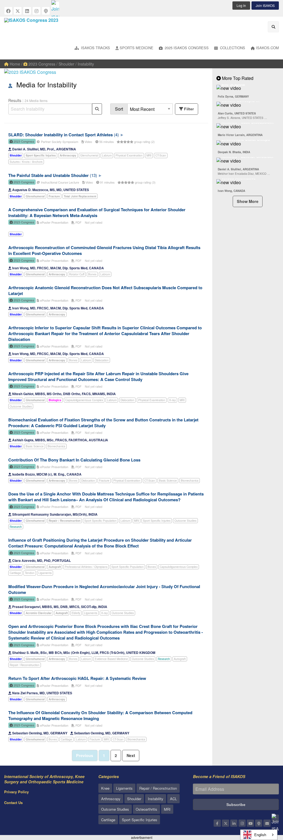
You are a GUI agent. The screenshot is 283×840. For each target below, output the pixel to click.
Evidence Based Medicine (111, 659)
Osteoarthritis (146, 809)
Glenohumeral (89, 155)
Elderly (76, 613)
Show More (247, 201)
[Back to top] (265, 805)
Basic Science (35, 446)
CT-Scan (160, 155)
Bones (92, 274)
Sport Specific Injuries (157, 521)
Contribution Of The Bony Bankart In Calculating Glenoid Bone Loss (74, 460)
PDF (78, 222)
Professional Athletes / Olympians (86, 567)
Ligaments (45, 573)
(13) (93, 175)
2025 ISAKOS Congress (186, 47)
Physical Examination (129, 155)
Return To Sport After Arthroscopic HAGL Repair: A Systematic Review (77, 678)
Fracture (104, 480)
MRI (148, 155)
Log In (241, 5)
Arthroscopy (110, 798)
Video (88, 141)
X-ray (172, 400)
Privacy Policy (16, 791)
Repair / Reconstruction (25, 665)
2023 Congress (41, 64)
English (260, 834)
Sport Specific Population (100, 521)
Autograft (180, 659)
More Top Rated (237, 78)
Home (14, 64)
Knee (105, 788)
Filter (189, 109)
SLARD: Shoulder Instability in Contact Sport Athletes (60, 135)
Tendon (30, 573)
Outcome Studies (21, 406)
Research (16, 527)
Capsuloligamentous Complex (84, 400)
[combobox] (258, 834)
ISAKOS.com (267, 47)
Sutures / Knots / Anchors (26, 162)
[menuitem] (92, 48)
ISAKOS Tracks (95, 47)
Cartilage (15, 573)
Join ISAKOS (265, 5)
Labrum (107, 155)
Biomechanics (56, 446)
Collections (232, 47)
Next (131, 755)
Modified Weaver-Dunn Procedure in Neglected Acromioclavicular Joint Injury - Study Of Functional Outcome (104, 589)
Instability (155, 798)
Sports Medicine (136, 47)
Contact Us (13, 802)
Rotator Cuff (76, 274)
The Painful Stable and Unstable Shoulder (48, 175)
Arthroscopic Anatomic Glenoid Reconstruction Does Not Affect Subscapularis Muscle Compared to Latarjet (105, 290)
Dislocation (102, 360)
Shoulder (134, 798)
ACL (173, 798)
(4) (116, 134)
